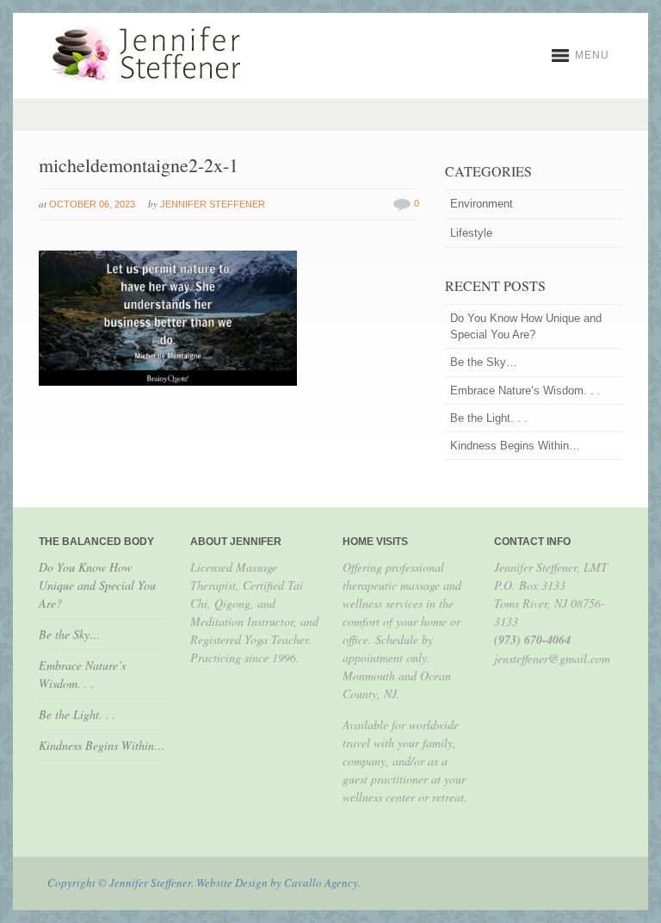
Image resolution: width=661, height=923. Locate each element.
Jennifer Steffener (212, 204)
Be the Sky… (483, 362)
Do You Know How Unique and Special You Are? (526, 326)
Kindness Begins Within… (515, 445)
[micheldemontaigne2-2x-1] (168, 382)
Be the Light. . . (489, 418)
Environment (481, 203)
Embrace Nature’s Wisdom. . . (525, 390)
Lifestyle (471, 232)
